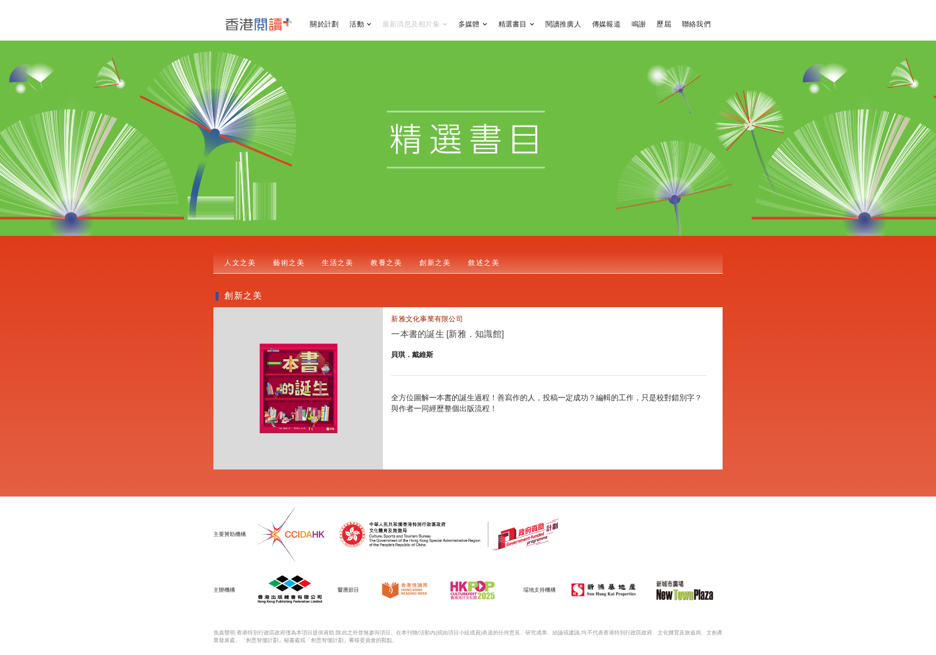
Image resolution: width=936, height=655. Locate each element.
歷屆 (663, 24)
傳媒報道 (606, 24)
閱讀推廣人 (563, 24)
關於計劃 (324, 24)
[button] (360, 24)
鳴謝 (639, 24)
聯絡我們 (696, 24)
